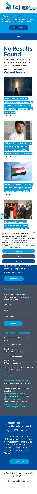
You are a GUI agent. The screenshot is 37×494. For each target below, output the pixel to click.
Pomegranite (19, 475)
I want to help (18, 28)
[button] (34, 231)
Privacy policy (12, 481)
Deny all (18, 256)
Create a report (19, 461)
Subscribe (13, 324)
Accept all (18, 251)
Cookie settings (18, 261)
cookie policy (15, 247)
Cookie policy (25, 481)
